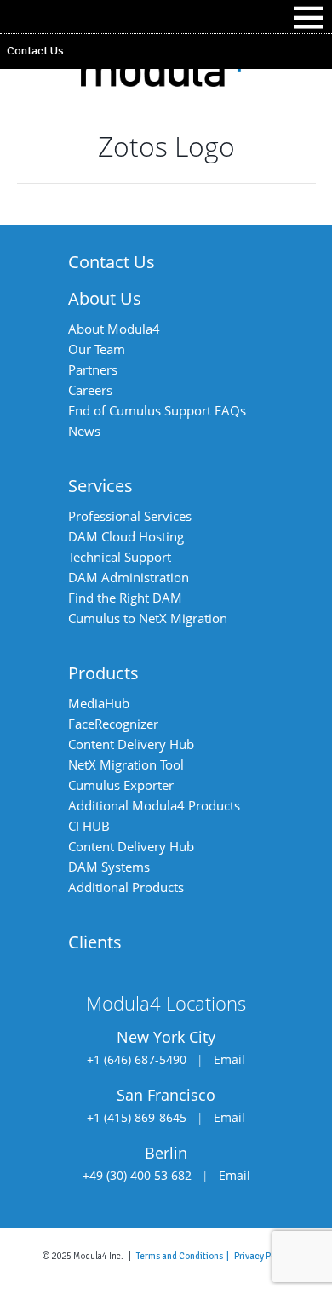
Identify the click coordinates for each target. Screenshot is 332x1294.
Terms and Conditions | (185, 1256)
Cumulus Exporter (121, 784)
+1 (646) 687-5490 (136, 1059)
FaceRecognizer (113, 723)
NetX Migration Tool (126, 764)
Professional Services (130, 515)
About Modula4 (114, 328)
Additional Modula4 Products (154, 805)
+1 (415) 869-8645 (136, 1117)
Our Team (96, 349)
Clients (95, 941)
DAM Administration (128, 577)
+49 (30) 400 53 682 (137, 1175)
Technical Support (119, 556)
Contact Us (35, 50)
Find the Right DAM (125, 597)
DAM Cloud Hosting (126, 536)
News (84, 430)
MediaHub (98, 703)
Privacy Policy (262, 1256)
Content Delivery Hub (131, 744)
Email (229, 1059)
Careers (90, 389)
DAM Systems (109, 866)
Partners (92, 369)
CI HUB (89, 825)
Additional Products (126, 887)
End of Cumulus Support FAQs (157, 410)
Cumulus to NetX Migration (147, 618)
